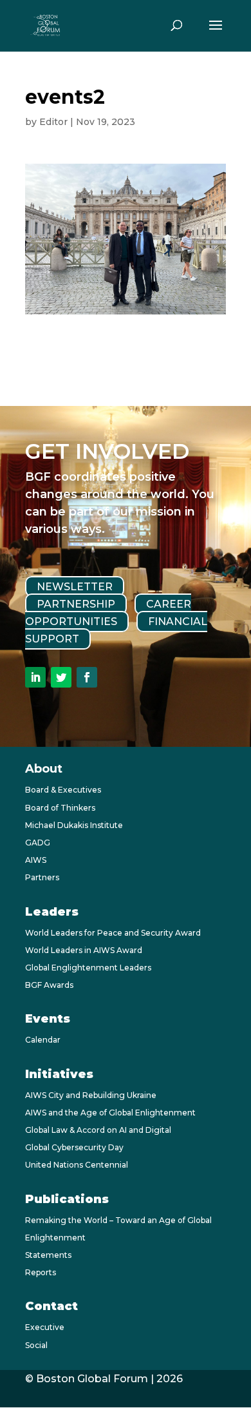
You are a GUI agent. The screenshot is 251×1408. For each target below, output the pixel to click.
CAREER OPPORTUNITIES (108, 613)
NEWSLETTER (75, 587)
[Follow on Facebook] (87, 677)
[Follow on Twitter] (61, 677)
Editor (53, 122)
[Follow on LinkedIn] (35, 677)
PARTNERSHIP (76, 604)
